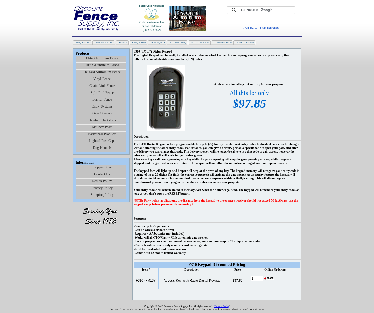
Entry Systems (102, 106)
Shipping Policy (102, 195)
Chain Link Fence (102, 86)
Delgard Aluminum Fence (102, 72)
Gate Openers (102, 113)
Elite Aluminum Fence (102, 58)
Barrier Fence (102, 99)
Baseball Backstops (102, 120)
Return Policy (102, 181)
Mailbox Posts (102, 127)
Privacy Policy (102, 188)
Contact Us (102, 174)
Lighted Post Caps (102, 141)
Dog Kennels (102, 148)
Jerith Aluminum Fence (102, 65)
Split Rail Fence (102, 93)
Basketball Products (102, 134)
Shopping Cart (102, 167)
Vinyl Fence (102, 79)
